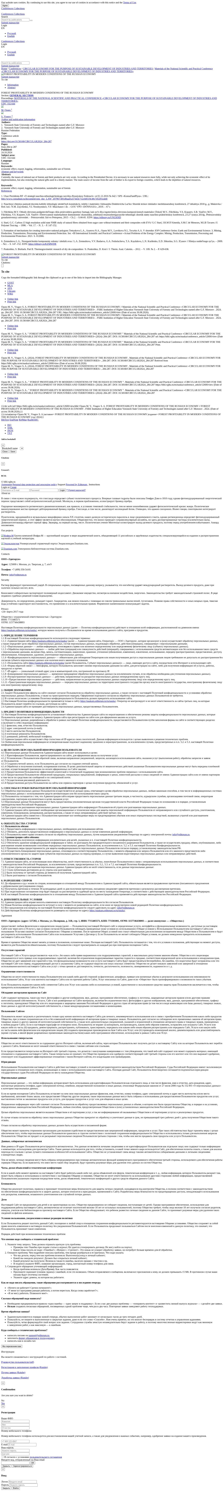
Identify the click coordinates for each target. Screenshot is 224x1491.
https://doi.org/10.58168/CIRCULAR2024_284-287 (26, 141)
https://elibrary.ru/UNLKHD (107, 217)
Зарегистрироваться (22, 1466)
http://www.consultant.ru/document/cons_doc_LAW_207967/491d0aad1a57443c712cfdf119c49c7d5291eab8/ (54, 198)
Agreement (6, 484)
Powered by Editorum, (77, 484)
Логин (4, 1481)
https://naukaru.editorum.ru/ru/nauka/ (19, 630)
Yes (3, 1403)
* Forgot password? (76, 490)
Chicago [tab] (11, 291)
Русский (11, 33)
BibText (5, 419)
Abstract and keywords (12, 171)
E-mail (4, 1444)
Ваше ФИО (7, 1418)
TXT (9, 433)
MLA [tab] (10, 285)
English (11, 36)
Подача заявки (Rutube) (13, 1372)
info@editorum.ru (18, 574)
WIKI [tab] (10, 293)
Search (4, 16)
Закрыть (6, 1466)
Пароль (5, 1485)
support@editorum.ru (39, 1335)
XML (10, 427)
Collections (19, 8)
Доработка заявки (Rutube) (15, 1377)
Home (4, 68)
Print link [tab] (11, 301)
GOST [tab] (10, 282)
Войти (16, 1488)
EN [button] (3, 28)
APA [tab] (9, 288)
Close (4, 451)
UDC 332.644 (8, 103)
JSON (10, 430)
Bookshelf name (10, 448)
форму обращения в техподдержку (36, 1338)
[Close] (2, 265)
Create (13, 487)
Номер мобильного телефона (16, 1430)
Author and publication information (18, 119)
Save (13, 451)
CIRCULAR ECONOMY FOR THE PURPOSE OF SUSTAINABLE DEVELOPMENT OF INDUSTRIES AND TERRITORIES (88, 68)
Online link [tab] (12, 299)
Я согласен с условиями (17, 1457)
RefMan (23, 419)
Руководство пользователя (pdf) (17, 1362)
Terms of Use (129, 2)
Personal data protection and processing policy (34, 484)
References (6, 191)
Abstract (11, 87)
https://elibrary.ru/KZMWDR (42, 244)
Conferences (7, 8)
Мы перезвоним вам (11, 1346)
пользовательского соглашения (46, 1457)
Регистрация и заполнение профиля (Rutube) (24, 1367)
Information (13, 84)
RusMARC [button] (33, 419)
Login (62, 490)
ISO (9, 425)
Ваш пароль (7, 1447)
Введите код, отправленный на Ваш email (22, 1459)
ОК (32, 1463)
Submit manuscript (10, 22)
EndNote (14, 419)
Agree (5, 5)
